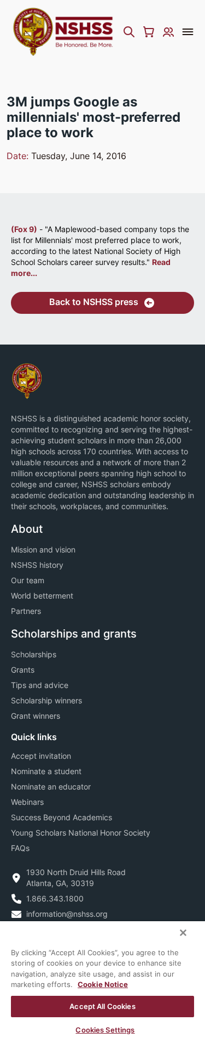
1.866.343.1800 (55, 898)
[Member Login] (168, 31)
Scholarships (33, 654)
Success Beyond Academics (61, 817)
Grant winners (35, 715)
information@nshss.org (67, 913)
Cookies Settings (104, 1029)
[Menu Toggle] (187, 31)
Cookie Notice (103, 984)
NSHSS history (37, 565)
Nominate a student (46, 771)
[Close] (183, 932)
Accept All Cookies (102, 1006)
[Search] (129, 31)
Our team (27, 580)
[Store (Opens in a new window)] (148, 31)
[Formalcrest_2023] (27, 380)
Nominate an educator (51, 786)
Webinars (27, 802)
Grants (22, 669)
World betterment (42, 595)
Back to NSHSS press (93, 301)
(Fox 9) (24, 229)
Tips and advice (39, 685)
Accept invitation (41, 755)
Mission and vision (43, 549)
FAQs (20, 848)
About (27, 528)
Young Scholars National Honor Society (80, 832)
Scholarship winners (46, 700)
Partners (26, 611)
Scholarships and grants (74, 633)
